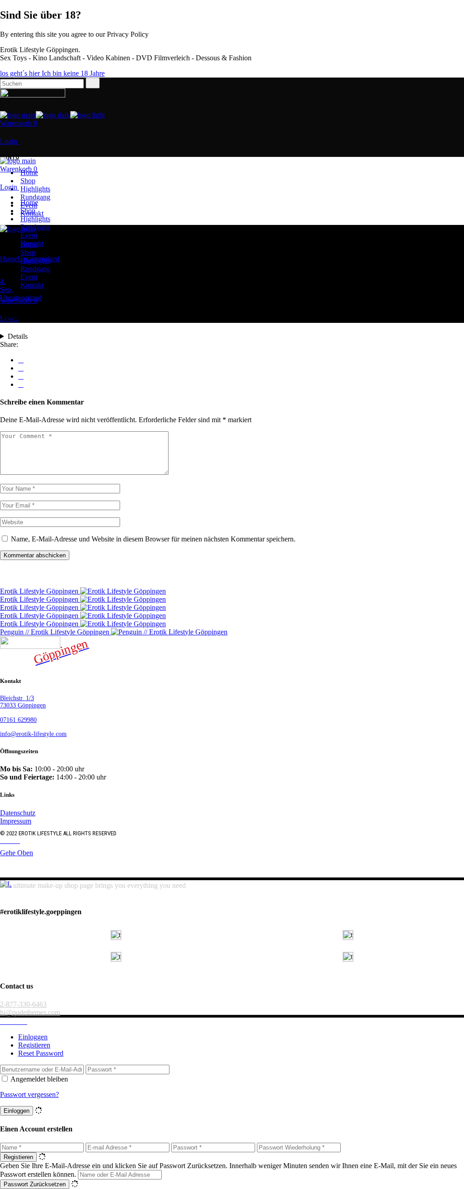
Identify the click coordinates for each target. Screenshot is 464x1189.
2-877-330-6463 (23, 1004)
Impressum (15, 821)
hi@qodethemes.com (30, 1012)
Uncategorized (38, 259)
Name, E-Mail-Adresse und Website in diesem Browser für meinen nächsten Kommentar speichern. (153, 539)
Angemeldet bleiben (39, 1079)
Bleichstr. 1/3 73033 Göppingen (23, 702)
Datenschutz (17, 813)
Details (18, 336)
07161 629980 (18, 719)
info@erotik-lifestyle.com (33, 734)
